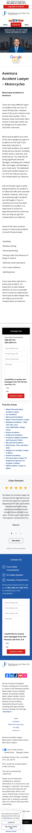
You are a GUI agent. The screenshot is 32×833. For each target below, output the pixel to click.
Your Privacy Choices (15, 750)
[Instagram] (25, 676)
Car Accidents (11, 414)
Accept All (11, 822)
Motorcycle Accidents (14, 417)
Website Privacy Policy (16, 724)
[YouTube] (20, 676)
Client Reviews (16, 480)
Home (5, 25)
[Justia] (16, 676)
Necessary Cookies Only (11, 827)
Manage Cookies (22, 752)
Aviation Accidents (13, 455)
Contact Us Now (16, 396)
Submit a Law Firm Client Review (16, 548)
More (27, 25)
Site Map (16, 727)
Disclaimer (16, 721)
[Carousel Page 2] (16, 533)
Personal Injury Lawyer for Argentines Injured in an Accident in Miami (16, 460)
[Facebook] (7, 676)
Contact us (16, 730)
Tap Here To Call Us (16, 7)
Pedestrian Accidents (14, 435)
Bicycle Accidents (12, 432)
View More (16, 541)
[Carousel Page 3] (20, 533)
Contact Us (16, 25)
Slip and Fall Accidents (14, 443)
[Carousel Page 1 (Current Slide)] (11, 533)
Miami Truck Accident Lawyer (17, 420)
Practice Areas (9, 404)
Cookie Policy (9, 752)
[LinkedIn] (12, 676)
